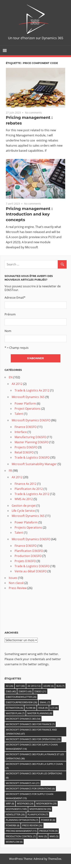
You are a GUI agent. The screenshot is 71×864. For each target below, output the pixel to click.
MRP (10, 803)
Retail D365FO (24, 452)
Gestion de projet (24, 506)
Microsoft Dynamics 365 (28, 397)
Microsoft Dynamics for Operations (30, 788)
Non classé (16, 583)
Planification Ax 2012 (29, 489)
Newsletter (15, 814)
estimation (14, 707)
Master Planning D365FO (31, 442)
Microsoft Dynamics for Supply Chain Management (29, 796)
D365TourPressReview (21, 702)
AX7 (20, 686)
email (45, 702)
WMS (54, 836)
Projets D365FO (25, 561)
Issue (43, 707)
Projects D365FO (26, 447)
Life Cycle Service (23, 511)
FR (10, 471)
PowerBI (12, 825)
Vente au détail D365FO (31, 571)
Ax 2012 (34, 686)
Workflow (14, 841)
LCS (54, 707)
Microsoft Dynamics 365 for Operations (33, 739)
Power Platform (25, 403)
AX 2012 (17, 384)
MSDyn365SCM (40, 809)
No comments (33, 112)
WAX (42, 836)
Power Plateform (26, 522)
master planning (39, 713)
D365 (11, 691)
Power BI (48, 820)
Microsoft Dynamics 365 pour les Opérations (34, 775)
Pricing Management (21, 830)
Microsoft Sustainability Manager (34, 464)
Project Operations (28, 409)
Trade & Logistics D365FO (32, 457)
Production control (21, 836)
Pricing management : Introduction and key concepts (29, 214)
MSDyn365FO (16, 809)
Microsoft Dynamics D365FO (31, 420)
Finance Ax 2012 (25, 484)
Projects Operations (28, 527)
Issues (13, 578)
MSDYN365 (25, 803)
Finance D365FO (26, 427)
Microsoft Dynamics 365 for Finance (30, 724)
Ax (9, 686)
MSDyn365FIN (46, 803)
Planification (37, 814)
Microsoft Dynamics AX (23, 783)
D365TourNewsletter (21, 696)
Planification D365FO (29, 551)
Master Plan (15, 713)
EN (11, 377)
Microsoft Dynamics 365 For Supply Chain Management (32, 746)
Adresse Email (15, 298)
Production (48, 830)
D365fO (25, 691)
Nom (8, 331)
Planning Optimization (22, 820)
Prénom (10, 314)
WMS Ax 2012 (24, 499)
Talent (19, 414)
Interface (21, 432)
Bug (60, 686)
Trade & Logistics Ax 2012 (32, 390)
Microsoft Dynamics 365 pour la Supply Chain (34, 766)
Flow (31, 707)
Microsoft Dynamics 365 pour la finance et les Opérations (35, 756)
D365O (40, 691)
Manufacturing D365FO (30, 437)
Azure (48, 686)
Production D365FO (28, 556)
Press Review (18, 588)
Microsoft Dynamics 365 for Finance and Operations (31, 731)
